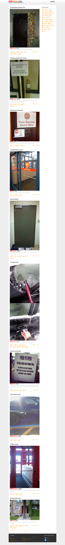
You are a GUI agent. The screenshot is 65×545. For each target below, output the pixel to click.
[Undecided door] (25, 171)
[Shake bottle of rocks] (25, 79)
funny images (30, 543)
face (48, 19)
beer (48, 21)
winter (16, 347)
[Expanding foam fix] (25, 28)
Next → (27, 531)
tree (16, 527)
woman (44, 27)
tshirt (50, 29)
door (12, 53)
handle (16, 256)
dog (51, 9)
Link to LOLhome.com (14, 540)
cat (47, 9)
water (44, 19)
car (20, 347)
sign (22, 494)
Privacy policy (24, 540)
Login (34, 537)
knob (12, 256)
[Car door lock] (25, 416)
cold (24, 347)
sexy (53, 25)
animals (51, 13)
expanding (13, 52)
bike (44, 21)
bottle (12, 106)
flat (12, 527)
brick (16, 53)
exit (12, 195)
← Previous (13, 530)
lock (16, 440)
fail (26, 52)
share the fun (52, 2)
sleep (44, 25)
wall (20, 53)
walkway (13, 525)
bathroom (26, 256)
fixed (19, 52)
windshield (23, 345)
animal (47, 11)
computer (45, 29)
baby (49, 17)
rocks (16, 104)
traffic (44, 31)
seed (18, 525)
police (48, 25)
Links (11, 537)
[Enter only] (25, 467)
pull (21, 390)
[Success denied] (25, 126)
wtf (44, 13)
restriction (19, 145)
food (47, 13)
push (12, 390)
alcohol (44, 17)
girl (52, 19)
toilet (12, 258)
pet (51, 11)
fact (49, 27)
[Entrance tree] (25, 510)
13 (21, 531)
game (50, 23)
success (13, 145)
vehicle (52, 21)
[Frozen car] (25, 302)
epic (51, 15)
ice (27, 347)
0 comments (36, 51)
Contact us (23, 537)
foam (22, 52)
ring (12, 104)
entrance (17, 195)
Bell (20, 104)
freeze (12, 345)
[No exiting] (25, 225)
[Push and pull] (25, 368)
